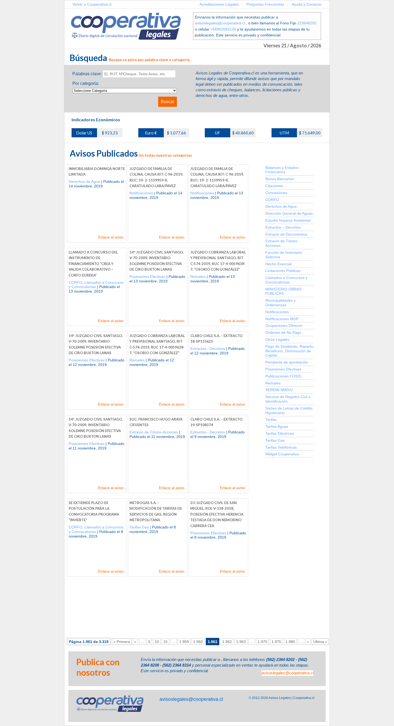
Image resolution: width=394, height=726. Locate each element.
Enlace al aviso (111, 237)
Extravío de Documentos (286, 234)
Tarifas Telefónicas (281, 447)
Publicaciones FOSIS (283, 376)
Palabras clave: (87, 73)
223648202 (307, 23)
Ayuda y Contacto (307, 4)
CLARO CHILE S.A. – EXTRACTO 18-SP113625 (216, 339)
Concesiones (276, 193)
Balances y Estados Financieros (282, 169)
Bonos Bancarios (279, 179)
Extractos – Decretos (283, 227)
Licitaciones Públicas (282, 271)
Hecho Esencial (278, 264)
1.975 (276, 642)
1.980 (290, 642)
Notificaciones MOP (282, 319)
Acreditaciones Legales (219, 4)
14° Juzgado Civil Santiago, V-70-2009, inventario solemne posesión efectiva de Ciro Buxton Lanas (156, 261)
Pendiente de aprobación (286, 362)
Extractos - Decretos (207, 348)
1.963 (241, 642)
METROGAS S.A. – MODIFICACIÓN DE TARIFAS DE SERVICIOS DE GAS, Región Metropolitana (155, 511)
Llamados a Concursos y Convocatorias (286, 279)
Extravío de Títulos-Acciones (153, 432)
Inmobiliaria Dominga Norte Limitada (97, 172)
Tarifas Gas (139, 527)
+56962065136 (223, 29)
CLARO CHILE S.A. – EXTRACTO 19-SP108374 (216, 422)
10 (157, 642)
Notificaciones (141, 193)
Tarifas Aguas (276, 426)
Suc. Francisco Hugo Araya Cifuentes (156, 422)
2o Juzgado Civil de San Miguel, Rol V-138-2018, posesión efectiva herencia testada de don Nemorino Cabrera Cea (216, 514)
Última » (320, 642)
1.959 (184, 642)
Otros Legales (277, 339)
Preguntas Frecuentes (265, 4)
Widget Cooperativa (282, 454)
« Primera (121, 642)
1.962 (227, 642)
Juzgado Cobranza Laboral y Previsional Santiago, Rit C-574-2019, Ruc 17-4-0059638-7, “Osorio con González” (218, 261)
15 (165, 642)
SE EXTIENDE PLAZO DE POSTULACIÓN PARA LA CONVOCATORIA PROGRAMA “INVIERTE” (94, 511)
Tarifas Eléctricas (279, 433)
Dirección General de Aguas (289, 213)
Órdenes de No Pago (283, 332)
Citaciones (274, 186)
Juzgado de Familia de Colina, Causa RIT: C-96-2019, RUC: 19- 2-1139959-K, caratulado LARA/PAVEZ (156, 177)
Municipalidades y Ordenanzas (280, 302)
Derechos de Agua (84, 181)
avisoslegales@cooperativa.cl (220, 23)
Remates (198, 276)
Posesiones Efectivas (147, 276)
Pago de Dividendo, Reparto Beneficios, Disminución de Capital (289, 351)
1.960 (198, 642)
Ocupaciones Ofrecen (283, 325)
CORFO (75, 282)
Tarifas (271, 419)
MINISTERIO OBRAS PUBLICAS (283, 291)
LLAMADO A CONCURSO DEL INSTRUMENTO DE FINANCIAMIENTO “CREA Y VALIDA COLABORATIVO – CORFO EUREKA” (93, 263)
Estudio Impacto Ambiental (287, 220)
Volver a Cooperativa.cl (91, 4)
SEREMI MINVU (279, 390)
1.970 (262, 642)
